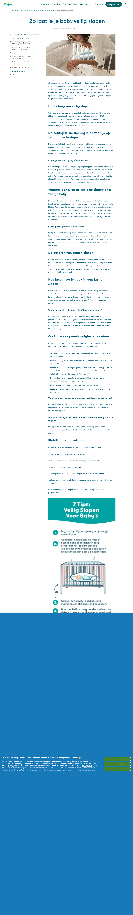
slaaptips (69, 346)
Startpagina (15, 10)
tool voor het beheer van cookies (34, 770)
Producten (46, 4)
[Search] (125, 4)
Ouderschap (85, 4)
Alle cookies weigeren (117, 764)
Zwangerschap (70, 4)
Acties (57, 4)
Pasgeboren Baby (26, 10)
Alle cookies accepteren (117, 759)
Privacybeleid (87, 766)
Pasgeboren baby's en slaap (43, 10)
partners (30, 762)
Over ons (99, 4)
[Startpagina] (8, 4)
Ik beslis (117, 769)
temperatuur (95, 353)
